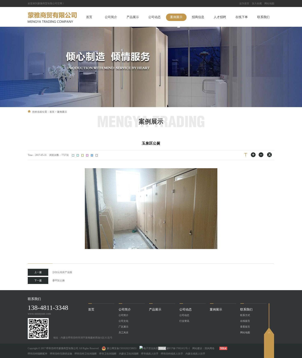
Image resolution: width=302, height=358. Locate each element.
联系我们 (263, 17)
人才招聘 (220, 17)
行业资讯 (184, 321)
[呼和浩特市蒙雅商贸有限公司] (52, 22)
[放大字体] (253, 154)
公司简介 (111, 17)
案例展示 (176, 17)
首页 (89, 17)
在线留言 (245, 321)
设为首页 (244, 3)
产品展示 (133, 17)
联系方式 (245, 315)
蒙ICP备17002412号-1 (178, 348)
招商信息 (198, 17)
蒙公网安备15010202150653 (121, 348)
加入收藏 (257, 3)
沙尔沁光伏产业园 (53, 272)
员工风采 (123, 332)
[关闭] (269, 154)
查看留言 (245, 326)
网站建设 (197, 348)
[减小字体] (261, 154)
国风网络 (209, 348)
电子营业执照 (150, 348)
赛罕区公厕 (49, 280)
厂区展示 (123, 326)
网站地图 (269, 3)
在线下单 (241, 17)
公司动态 (154, 17)
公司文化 (123, 321)
